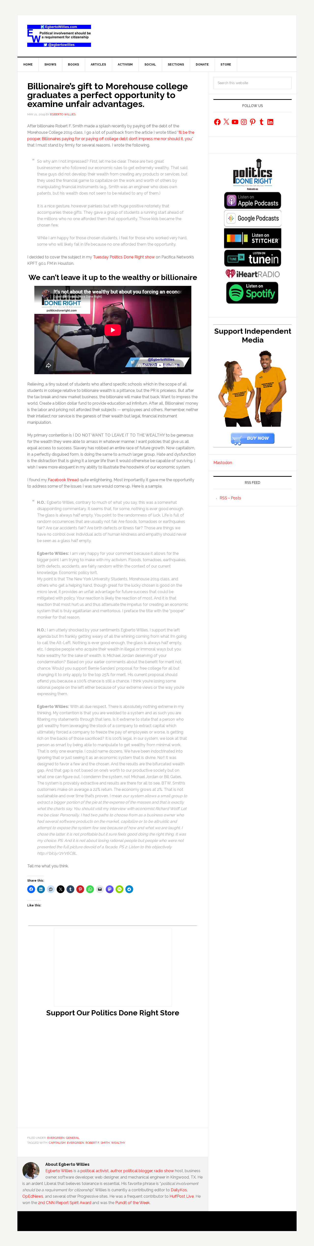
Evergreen (56, 1138)
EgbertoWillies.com (59, 36)
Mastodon (222, 462)
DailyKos (179, 1190)
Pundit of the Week (132, 1202)
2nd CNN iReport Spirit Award (64, 1202)
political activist (94, 1170)
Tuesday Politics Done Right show (124, 257)
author (116, 1170)
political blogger (137, 1170)
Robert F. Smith (98, 1142)
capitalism (57, 1142)
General (72, 1138)
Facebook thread (63, 479)
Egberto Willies (59, 1170)
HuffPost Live (182, 1196)
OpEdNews (32, 1196)
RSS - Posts (230, 498)
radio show (164, 1170)
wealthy (118, 1142)
